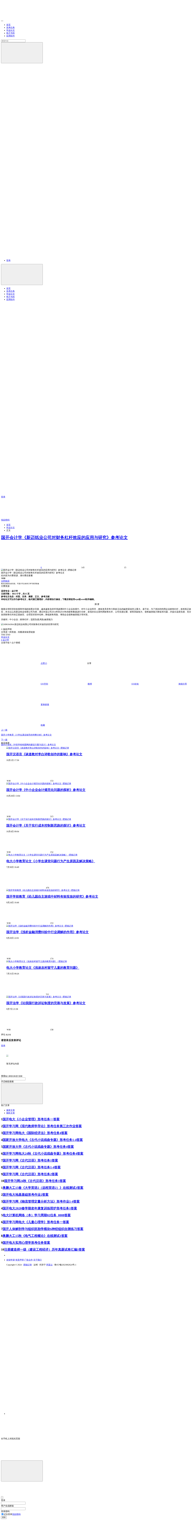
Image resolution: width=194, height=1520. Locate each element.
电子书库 (10, 33)
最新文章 (10, 1110)
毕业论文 (10, 30)
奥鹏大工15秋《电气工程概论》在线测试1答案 (35, 1235)
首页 (8, 25)
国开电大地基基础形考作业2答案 (26, 1194)
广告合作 (28, 1260)
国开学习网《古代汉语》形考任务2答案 (30, 1174)
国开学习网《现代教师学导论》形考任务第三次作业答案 (42, 1126)
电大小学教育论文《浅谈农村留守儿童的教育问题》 (42, 967)
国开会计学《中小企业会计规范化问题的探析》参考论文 (46, 790)
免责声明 (19, 1260)
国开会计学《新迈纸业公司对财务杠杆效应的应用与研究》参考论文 (64, 537)
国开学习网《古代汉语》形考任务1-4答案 (32, 1167)
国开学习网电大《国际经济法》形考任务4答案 (35, 1133)
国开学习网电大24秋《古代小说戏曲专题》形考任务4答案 (43, 1153)
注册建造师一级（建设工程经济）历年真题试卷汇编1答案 (44, 1249)
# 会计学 (5, 640)
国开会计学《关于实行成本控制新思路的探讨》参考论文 (46, 825)
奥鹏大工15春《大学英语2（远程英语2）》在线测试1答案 (43, 1187)
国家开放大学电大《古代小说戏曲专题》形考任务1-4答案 (43, 1140)
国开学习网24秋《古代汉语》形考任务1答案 (35, 1181)
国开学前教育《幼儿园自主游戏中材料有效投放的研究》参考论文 (52, 896)
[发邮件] (42, 1411)
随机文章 (10, 1113)
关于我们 (37, 1260)
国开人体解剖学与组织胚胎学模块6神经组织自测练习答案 (43, 1229)
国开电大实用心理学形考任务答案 (26, 1242)
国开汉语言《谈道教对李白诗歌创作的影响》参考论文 (44, 754)
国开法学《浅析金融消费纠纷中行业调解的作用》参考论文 (47, 932)
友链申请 (10, 1260)
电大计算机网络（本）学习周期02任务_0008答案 (37, 1215)
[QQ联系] (42, 1338)
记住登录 (8, 1514)
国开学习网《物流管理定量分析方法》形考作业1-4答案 (41, 1201)
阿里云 (49, 1265)
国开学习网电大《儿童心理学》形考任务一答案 (36, 1222)
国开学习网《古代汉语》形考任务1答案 (30, 1160)
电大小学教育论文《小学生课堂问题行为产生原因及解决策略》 (50, 861)
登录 (8, 260)
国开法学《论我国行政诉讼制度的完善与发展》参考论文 (46, 1003)
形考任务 (10, 27)
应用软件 (10, 36)
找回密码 (16, 1514)
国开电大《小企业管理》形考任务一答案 (31, 1119)
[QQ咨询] (21, 1436)
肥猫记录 (27, 1265)
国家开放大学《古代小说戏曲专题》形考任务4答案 (38, 1146)
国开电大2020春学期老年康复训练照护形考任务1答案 (40, 1208)
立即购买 (5, 581)
